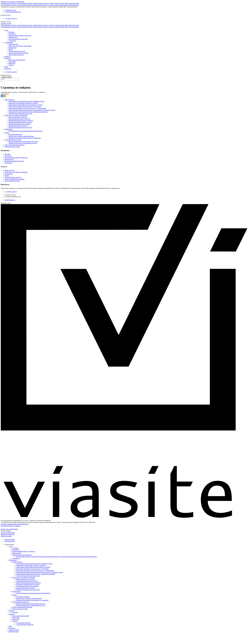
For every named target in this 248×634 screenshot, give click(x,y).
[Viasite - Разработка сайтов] (124, 517)
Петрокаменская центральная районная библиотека (26, 131)
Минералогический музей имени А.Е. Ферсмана (25, 138)
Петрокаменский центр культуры (20, 124)
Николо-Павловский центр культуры (21, 120)
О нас (6, 30)
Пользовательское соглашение (11, 526)
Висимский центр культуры (18, 117)
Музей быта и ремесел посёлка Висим (21, 136)
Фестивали (12, 61)
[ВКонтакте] (2, 96)
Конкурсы (12, 63)
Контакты (8, 68)
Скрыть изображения (8, 532)
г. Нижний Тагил (10, 10)
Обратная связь (10, 541)
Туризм (11, 65)
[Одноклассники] (4, 96)
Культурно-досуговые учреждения (20, 46)
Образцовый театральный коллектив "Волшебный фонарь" (28, 112)
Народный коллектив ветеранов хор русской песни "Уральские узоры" (32, 110)
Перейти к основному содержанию (12, 1)
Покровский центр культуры (18, 126)
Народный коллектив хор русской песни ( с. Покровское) (27, 108)
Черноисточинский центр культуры (20, 127)
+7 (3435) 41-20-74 (11, 18)
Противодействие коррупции (18, 39)
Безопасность (13, 37)
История (11, 32)
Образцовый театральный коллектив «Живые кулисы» (27, 101)
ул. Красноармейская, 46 (13, 12)
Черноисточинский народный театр (20, 113)
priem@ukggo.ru (10, 200)
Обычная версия (6, 536)
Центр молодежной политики (18, 53)
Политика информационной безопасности (15, 524)
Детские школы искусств (17, 51)
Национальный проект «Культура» (20, 35)
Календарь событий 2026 (17, 60)
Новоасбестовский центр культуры (20, 122)
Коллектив (12, 34)
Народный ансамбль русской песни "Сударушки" (25, 106)
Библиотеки (12, 48)
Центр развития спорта (16, 54)
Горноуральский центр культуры (19, 119)
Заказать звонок (6, 23)
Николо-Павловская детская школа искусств (23, 141)
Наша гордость (13, 44)
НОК (6, 67)
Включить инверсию (8, 534)
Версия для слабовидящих (9, 529)
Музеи (11, 49)
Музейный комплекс (15, 134)
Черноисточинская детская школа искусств (23, 143)
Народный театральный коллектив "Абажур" (23, 103)
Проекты (8, 58)
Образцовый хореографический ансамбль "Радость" (26, 105)
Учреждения (9, 42)
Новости (7, 56)
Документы (12, 41)
